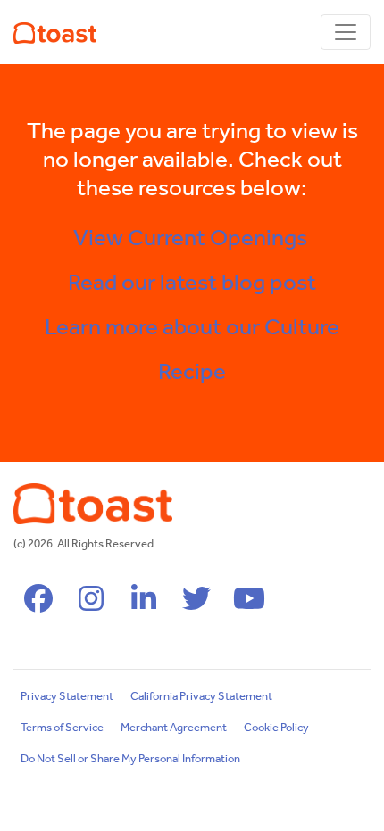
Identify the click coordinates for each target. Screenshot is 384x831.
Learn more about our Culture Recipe (192, 350)
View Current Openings (192, 239)
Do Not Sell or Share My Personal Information (130, 759)
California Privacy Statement (201, 697)
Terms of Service (62, 728)
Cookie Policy (276, 728)
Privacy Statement (67, 697)
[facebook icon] (38, 605)
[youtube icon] (249, 605)
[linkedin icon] (144, 605)
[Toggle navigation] (346, 32)
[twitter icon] (196, 605)
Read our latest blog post (192, 283)
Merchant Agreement (174, 728)
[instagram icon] (91, 605)
